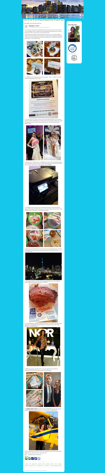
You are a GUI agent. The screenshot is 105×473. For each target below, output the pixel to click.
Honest (26, 463)
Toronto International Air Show (56, 465)
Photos (51, 20)
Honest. (49, 370)
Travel (36, 20)
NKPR (36, 323)
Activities (41, 20)
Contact (62, 20)
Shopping (46, 20)
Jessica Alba (31, 368)
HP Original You (58, 162)
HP (30, 463)
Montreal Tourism (31, 281)
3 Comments (31, 27)
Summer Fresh (37, 207)
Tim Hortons (46, 465)
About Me (45, 470)
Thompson (60, 250)
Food (31, 20)
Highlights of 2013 (34, 26)
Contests (57, 20)
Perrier (56, 463)
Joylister (46, 77)
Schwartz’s (45, 281)
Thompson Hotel (39, 465)
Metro (27, 248)
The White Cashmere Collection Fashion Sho (34, 119)
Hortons (50, 34)
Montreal (48, 463)
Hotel (26, 251)
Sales (36, 470)
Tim (47, 34)
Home (25, 20)
